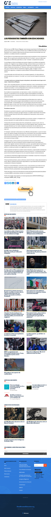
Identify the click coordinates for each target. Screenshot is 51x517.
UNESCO (21, 487)
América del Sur (19, 41)
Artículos (13, 7)
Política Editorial (7, 471)
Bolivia (27, 41)
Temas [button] (24, 7)
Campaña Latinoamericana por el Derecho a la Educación (25, 476)
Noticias (7, 7)
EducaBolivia (12, 41)
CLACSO (20, 490)
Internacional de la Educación (25, 482)
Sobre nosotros (7, 468)
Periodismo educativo (21, 199)
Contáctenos (6, 476)
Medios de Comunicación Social (10, 199)
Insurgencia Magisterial (24, 479)
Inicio (5, 465)
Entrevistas (19, 7)
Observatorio (7, 473)
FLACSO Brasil (22, 484)
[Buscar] (45, 465)
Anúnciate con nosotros (42, 1)
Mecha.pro (26, 513)
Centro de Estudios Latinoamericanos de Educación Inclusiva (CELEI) (24, 465)
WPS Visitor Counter (42, 478)
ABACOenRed (22, 472)
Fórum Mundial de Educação (25, 469)
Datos (37, 7)
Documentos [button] (31, 7)
